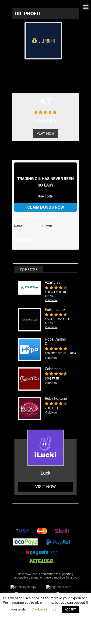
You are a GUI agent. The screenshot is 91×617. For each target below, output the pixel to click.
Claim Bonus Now (45, 207)
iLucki (45, 473)
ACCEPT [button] (70, 609)
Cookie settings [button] (44, 609)
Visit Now (45, 486)
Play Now (45, 133)
